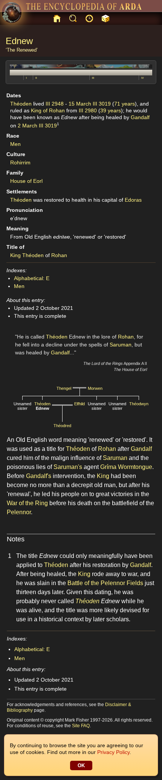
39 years (110, 110)
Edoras (133, 200)
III (93, 78)
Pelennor (19, 512)
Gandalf (140, 117)
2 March (27, 126)
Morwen (95, 388)
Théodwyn (138, 403)
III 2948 (55, 104)
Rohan (59, 255)
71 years (124, 104)
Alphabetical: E (31, 278)
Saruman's (67, 467)
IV (142, 78)
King (15, 255)
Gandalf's (38, 476)
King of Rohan (48, 110)
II (36, 78)
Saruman (120, 345)
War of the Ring (27, 503)
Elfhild (79, 403)
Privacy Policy (113, 752)
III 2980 (88, 110)
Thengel (64, 388)
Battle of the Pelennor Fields (105, 583)
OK (81, 765)
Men (15, 144)
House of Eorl (26, 181)
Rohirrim (20, 162)
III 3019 (102, 104)
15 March (80, 104)
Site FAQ (81, 725)
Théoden (21, 104)
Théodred (62, 425)
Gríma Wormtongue (126, 467)
